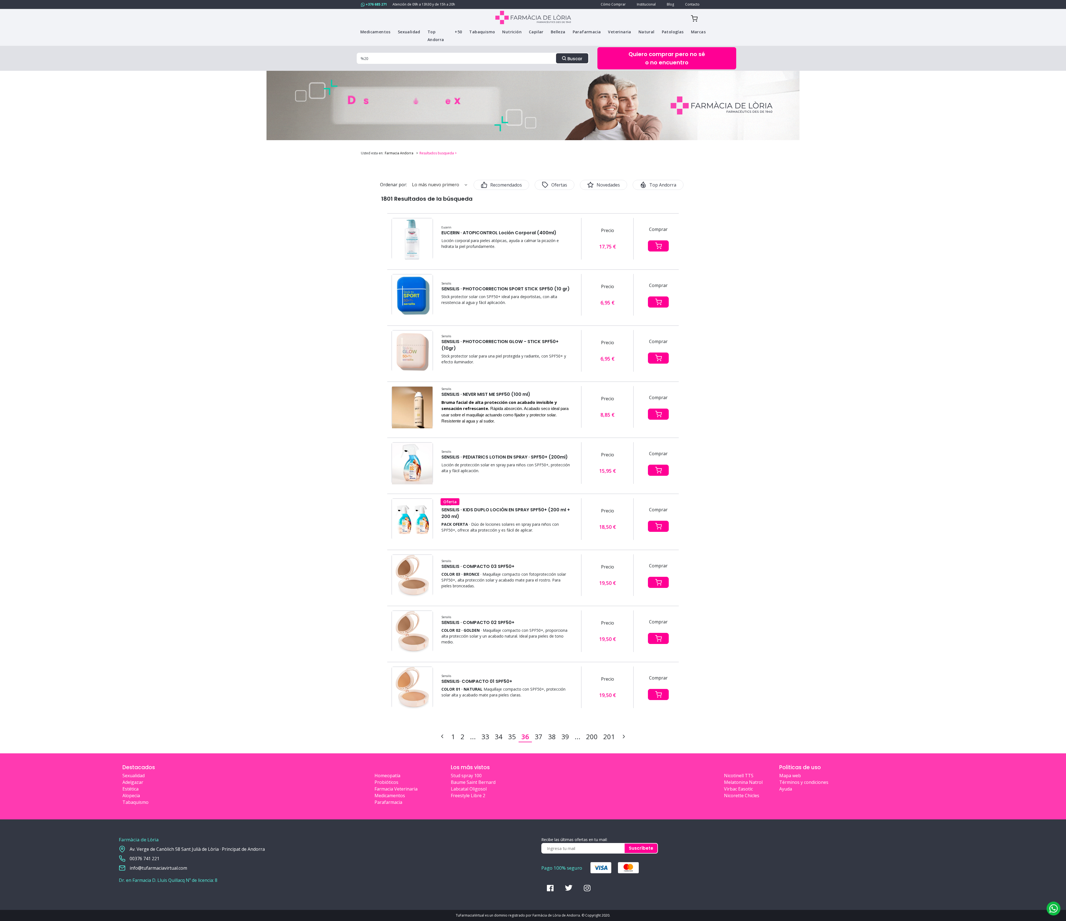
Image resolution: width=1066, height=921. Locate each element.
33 (485, 736)
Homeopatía (387, 775)
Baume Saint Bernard (473, 782)
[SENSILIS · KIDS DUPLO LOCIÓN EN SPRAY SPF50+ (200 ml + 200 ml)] (412, 519)
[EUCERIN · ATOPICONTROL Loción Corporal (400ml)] (412, 239)
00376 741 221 (144, 858)
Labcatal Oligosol (469, 789)
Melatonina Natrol (743, 782)
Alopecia (131, 795)
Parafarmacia (388, 802)
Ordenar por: (393, 185)
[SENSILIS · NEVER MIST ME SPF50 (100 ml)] (412, 407)
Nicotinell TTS (738, 775)
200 (592, 736)
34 (498, 736)
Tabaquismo (135, 802)
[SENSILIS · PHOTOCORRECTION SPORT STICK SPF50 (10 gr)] (412, 295)
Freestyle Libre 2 (468, 795)
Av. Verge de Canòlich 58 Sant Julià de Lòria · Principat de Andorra (197, 849)
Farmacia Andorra (399, 153)
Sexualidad (133, 775)
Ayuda (785, 789)
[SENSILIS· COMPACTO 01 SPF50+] (412, 688)
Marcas (698, 31)
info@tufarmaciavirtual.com (158, 868)
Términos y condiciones (803, 782)
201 (609, 736)
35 (512, 736)
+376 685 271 (376, 4)
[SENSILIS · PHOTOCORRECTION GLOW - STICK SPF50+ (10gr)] (412, 351)
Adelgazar (132, 782)
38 (552, 736)
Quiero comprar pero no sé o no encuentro (666, 58)
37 (538, 736)
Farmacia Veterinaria (396, 789)
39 (565, 736)
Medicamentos (389, 795)
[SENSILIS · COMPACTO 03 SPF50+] (412, 575)
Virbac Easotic (738, 789)
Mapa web (790, 775)
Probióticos (386, 782)
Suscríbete (641, 848)
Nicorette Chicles (741, 795)
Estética (130, 789)
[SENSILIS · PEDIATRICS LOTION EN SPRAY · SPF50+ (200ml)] (412, 463)
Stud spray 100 (466, 775)
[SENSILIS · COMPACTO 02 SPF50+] (412, 631)
